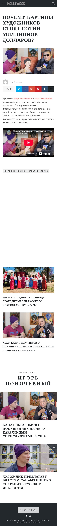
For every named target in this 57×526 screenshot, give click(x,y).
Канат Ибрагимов (43, 98)
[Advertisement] (22, 215)
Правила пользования (29, 522)
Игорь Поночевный (23, 98)
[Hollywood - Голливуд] (16, 3)
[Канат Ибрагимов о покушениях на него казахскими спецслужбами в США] (28, 406)
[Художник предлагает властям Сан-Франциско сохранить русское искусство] (28, 458)
